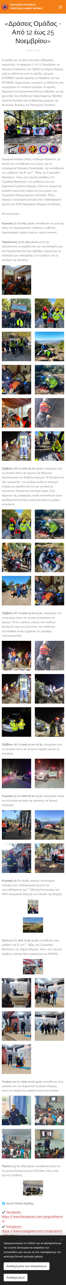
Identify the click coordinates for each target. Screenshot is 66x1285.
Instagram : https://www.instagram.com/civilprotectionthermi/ (32, 1231)
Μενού (60, 7)
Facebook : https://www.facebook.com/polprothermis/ (32, 1216)
